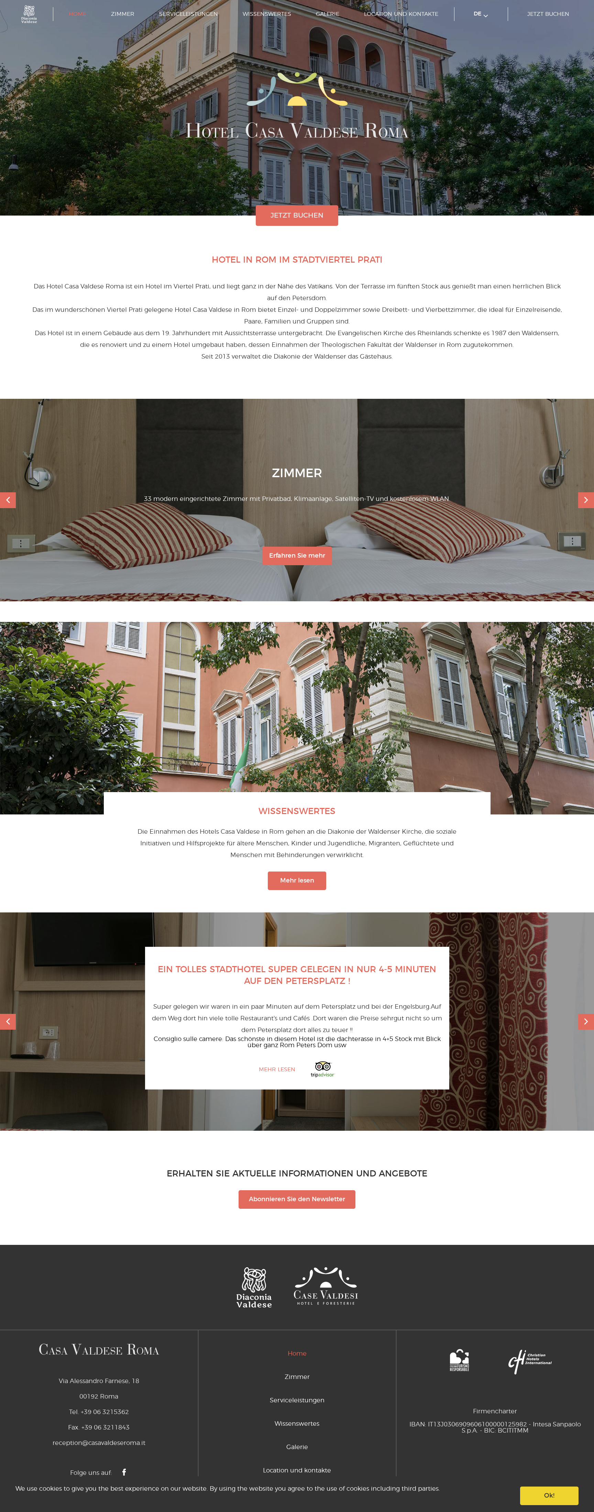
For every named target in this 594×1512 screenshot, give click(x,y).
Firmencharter (495, 1412)
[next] (586, 500)
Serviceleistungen (188, 14)
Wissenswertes (267, 14)
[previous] (8, 500)
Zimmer (122, 14)
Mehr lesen (297, 881)
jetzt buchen (548, 14)
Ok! (549, 1496)
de (478, 14)
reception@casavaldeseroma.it (99, 1443)
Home (77, 14)
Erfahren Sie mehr (297, 556)
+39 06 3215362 (105, 1412)
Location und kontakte (401, 14)
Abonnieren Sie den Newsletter (297, 1199)
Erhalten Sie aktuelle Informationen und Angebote (297, 1174)
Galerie (327, 14)
